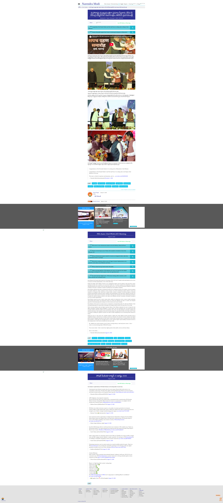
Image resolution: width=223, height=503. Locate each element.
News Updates (85, 7)
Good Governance (123, 186)
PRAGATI (94, 338)
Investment (127, 338)
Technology (111, 340)
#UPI (112, 447)
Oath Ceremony (101, 183)
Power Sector (121, 338)
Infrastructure (101, 338)
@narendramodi (129, 437)
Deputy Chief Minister (99, 186)
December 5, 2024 (109, 178)
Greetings (94, 183)
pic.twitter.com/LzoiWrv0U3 (128, 392)
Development (115, 186)
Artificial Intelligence (119, 340)
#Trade (117, 392)
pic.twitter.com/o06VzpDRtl (95, 476)
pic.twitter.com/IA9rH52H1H (121, 176)
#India (120, 392)
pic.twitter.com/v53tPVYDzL (120, 447)
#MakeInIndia (106, 402)
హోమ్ (79, 7)
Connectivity (128, 340)
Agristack (105, 340)
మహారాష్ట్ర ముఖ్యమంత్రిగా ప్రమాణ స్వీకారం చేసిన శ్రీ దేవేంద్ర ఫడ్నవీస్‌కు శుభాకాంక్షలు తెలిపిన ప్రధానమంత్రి (111, 14)
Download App (133, 226)
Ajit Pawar (90, 186)
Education (109, 343)
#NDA (103, 474)
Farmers (103, 343)
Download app (3, 500)
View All (115, 223)
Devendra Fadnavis (110, 183)
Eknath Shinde (127, 183)
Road (115, 338)
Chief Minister (119, 183)
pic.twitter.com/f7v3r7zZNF (123, 411)
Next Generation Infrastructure (94, 340)
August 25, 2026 (108, 332)
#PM (92, 474)
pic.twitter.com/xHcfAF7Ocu (95, 421)
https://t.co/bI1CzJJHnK (103, 457)
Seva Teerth (124, 343)
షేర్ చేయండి (97, 196)
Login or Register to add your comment (128, 189)
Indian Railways (109, 338)
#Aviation (110, 457)
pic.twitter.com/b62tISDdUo (115, 402)
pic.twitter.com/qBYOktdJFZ (125, 438)
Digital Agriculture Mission (94, 343)
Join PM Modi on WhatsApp (123, 23)
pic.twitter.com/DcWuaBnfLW (116, 429)
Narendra (91, 3)
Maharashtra (108, 186)
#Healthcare (101, 429)
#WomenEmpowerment (119, 419)
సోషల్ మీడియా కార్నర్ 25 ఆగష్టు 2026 (111, 376)
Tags (89, 183)
